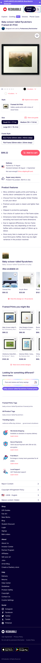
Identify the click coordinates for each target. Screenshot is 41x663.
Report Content (7, 484)
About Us (5, 543)
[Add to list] (37, 35)
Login (4, 527)
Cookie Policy (30, 640)
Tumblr (7, 619)
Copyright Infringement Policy (13, 490)
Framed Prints (7, 403)
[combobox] (32, 9)
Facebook (9, 612)
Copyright (5, 593)
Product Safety (7, 590)
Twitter (7, 616)
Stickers (25, 17)
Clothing (14, 17)
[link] (20, 388)
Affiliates (5, 553)
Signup (4, 531)
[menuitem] (4, 17)
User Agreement (7, 637)
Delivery (5, 576)
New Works (6, 517)
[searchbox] (20, 382)
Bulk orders (6, 534)
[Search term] (38, 9)
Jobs (3, 560)
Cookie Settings (8, 600)
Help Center (6, 583)
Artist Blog (6, 564)
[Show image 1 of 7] (2, 89)
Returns (4, 579)
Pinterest (8, 623)
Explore (4, 17)
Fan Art (4, 514)
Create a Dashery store (10, 567)
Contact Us (6, 597)
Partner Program (8, 550)
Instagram (9, 609)
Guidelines (5, 586)
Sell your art (6, 557)
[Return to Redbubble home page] (12, 9)
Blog (3, 521)
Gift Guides (6, 510)
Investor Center (7, 547)
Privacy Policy (18, 637)
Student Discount (8, 524)
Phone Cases (34, 17)
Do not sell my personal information (13, 640)
